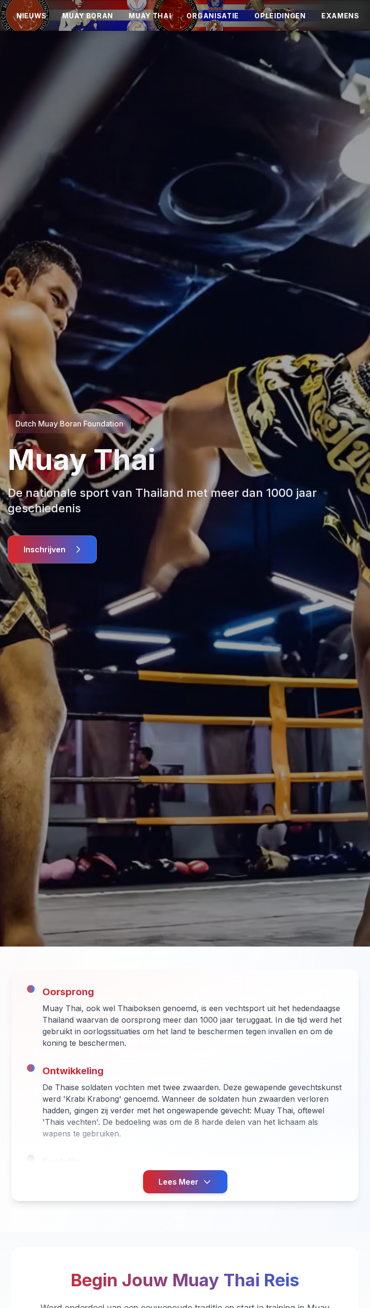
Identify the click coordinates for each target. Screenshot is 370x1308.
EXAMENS (340, 16)
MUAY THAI (150, 16)
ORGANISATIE (212, 16)
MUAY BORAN (87, 16)
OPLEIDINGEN (280, 16)
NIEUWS (31, 16)
